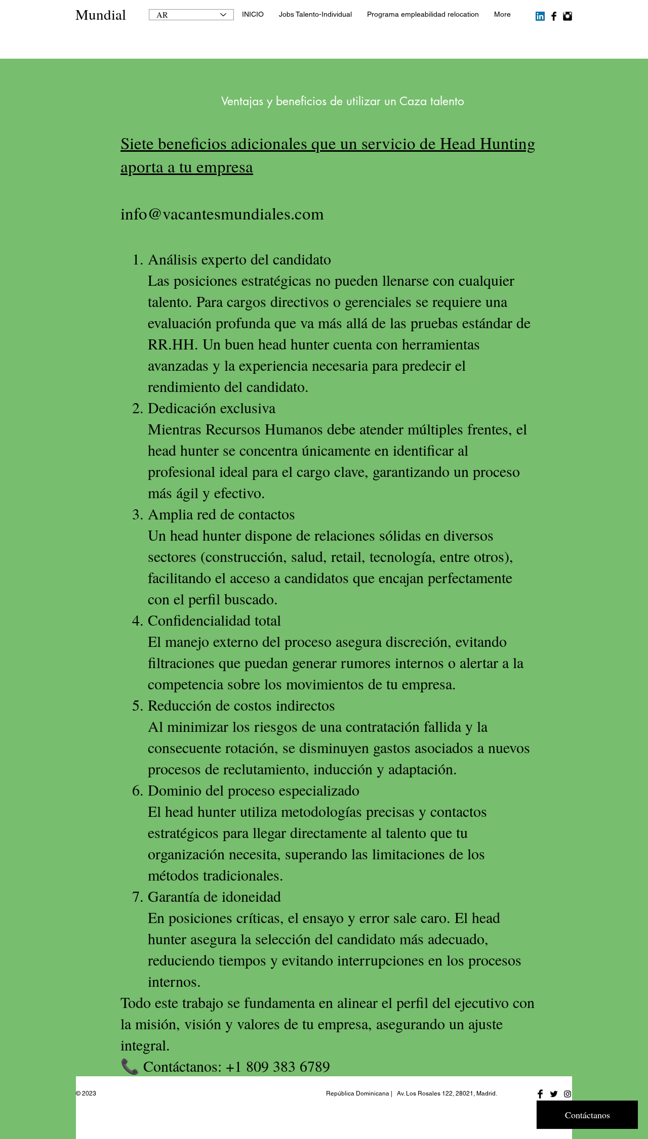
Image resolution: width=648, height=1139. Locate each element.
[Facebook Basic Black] (553, 16)
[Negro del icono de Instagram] (567, 1094)
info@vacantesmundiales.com (222, 213)
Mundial (100, 14)
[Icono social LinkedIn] (540, 16)
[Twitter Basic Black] (553, 1094)
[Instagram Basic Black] (567, 16)
